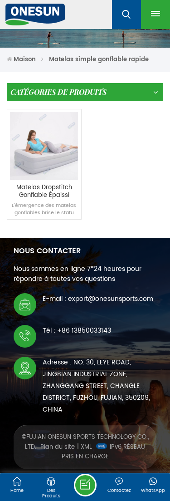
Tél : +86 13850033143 (77, 330)
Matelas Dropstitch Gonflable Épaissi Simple (44, 192)
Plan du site (57, 447)
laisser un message (85, 485)
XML (86, 447)
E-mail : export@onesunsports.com (98, 299)
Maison (25, 59)
